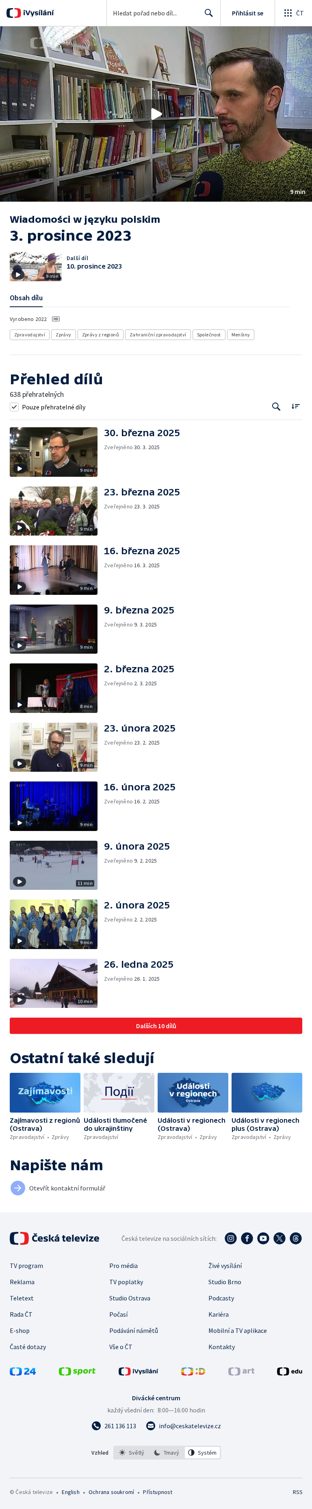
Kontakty (221, 1347)
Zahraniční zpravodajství (158, 335)
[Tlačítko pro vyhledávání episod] (276, 406)
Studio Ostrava (129, 1298)
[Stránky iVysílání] (138, 1373)
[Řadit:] (295, 406)
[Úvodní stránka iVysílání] (37, 13)
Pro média (123, 1265)
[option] (132, 1452)
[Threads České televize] (295, 1238)
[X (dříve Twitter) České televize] (279, 1238)
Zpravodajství (29, 335)
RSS (297, 1492)
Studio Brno (224, 1282)
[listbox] (167, 1452)
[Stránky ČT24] (23, 1373)
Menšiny (241, 335)
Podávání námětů (133, 1330)
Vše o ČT (120, 1347)
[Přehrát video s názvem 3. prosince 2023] (156, 114)
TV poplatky (126, 1282)
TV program (26, 1265)
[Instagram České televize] (230, 1238)
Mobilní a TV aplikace (237, 1330)
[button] (156, 114)
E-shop (20, 1330)
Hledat (208, 13)
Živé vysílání (225, 1265)
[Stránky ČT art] (241, 1373)
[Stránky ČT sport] (77, 1373)
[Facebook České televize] (247, 1238)
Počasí (118, 1314)
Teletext (22, 1298)
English (70, 1492)
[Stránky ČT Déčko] (193, 1373)
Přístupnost (157, 1492)
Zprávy (63, 335)
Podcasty (221, 1298)
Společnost (209, 335)
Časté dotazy (28, 1347)
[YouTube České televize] (263, 1238)
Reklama (22, 1282)
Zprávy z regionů (100, 335)
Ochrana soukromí (111, 1492)
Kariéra (218, 1314)
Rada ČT (21, 1314)
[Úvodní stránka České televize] (55, 1238)
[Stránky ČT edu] (289, 1373)
